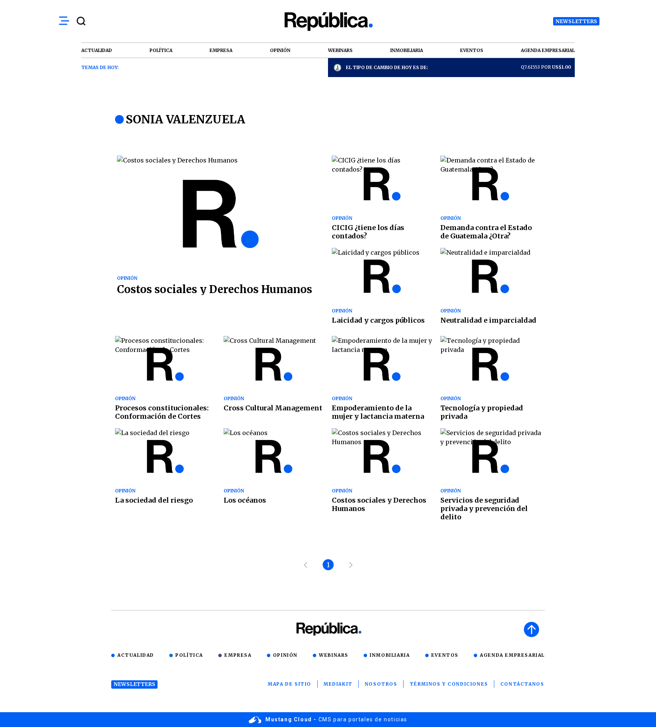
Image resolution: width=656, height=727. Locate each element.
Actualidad (135, 655)
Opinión (285, 655)
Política (189, 655)
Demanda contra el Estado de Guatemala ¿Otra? (486, 231)
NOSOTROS (381, 684)
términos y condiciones (449, 684)
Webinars (333, 655)
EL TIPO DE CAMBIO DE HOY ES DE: (387, 67)
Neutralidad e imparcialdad (488, 320)
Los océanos (245, 500)
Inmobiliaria (390, 655)
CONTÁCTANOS (522, 684)
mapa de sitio (289, 684)
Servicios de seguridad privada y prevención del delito (484, 508)
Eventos (445, 655)
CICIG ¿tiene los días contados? (368, 231)
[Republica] (328, 21)
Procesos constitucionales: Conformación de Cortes (162, 412)
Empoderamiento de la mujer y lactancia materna (378, 412)
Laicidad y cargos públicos (378, 320)
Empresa (237, 655)
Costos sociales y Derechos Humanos (214, 289)
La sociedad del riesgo (154, 500)
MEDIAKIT (338, 684)
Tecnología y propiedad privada (481, 412)
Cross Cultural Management (273, 408)
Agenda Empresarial (512, 655)
